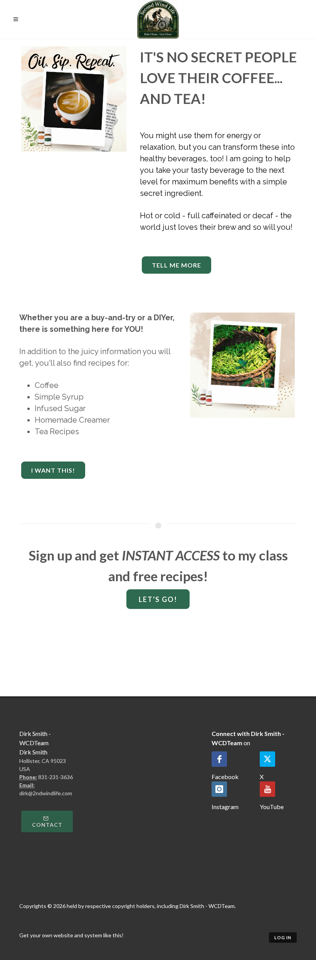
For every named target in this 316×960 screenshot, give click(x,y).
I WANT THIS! (53, 470)
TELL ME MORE (176, 265)
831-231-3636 (55, 777)
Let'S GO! (158, 599)
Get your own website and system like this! (71, 935)
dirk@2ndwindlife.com (45, 793)
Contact (47, 824)
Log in (282, 937)
